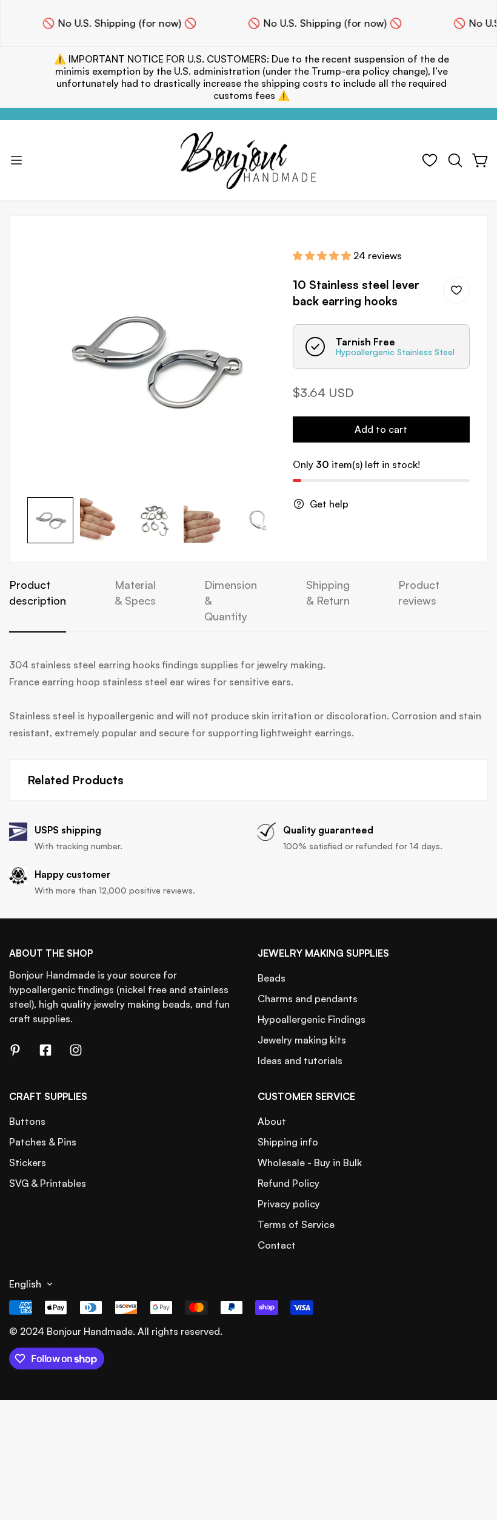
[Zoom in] (255, 259)
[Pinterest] (15, 1050)
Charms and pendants (308, 998)
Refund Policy (288, 1183)
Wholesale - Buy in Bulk (310, 1162)
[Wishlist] (429, 160)
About (272, 1121)
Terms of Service (296, 1224)
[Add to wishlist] (456, 290)
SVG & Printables (47, 1183)
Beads (271, 978)
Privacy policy (289, 1204)
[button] (455, 160)
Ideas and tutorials (300, 1060)
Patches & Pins (42, 1142)
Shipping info (288, 1142)
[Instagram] (76, 1050)
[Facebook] (45, 1050)
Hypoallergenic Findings (311, 1019)
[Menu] (16, 160)
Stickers (27, 1162)
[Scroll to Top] (473, 1454)
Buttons (27, 1121)
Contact (277, 1245)
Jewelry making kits (302, 1040)
